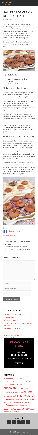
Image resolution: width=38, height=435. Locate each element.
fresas (21, 392)
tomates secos (7, 411)
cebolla (26, 384)
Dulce (14, 241)
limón (22, 400)
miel (14, 402)
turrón (13, 411)
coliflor (6, 392)
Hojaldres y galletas (23, 241)
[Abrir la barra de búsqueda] (29, 3)
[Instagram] (23, 422)
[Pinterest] (28, 422)
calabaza (7, 385)
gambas (6, 396)
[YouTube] (9, 422)
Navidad (27, 402)
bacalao (14, 381)
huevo (7, 399)
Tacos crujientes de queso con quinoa (17, 249)
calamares (14, 384)
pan (17, 406)
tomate (32, 409)
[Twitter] (19, 422)
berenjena (21, 382)
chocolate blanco (23, 388)
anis (21, 379)
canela (21, 384)
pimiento (7, 409)
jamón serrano (15, 400)
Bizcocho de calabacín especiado (16, 247)
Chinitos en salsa (9, 317)
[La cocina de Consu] (8, 3)
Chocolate (8, 241)
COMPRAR (19, 363)
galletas (28, 391)
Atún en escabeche (10, 320)
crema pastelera (13, 392)
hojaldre (28, 395)
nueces (13, 405)
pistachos (15, 409)
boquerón (28, 382)
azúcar (7, 381)
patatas (25, 406)
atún (28, 379)
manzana (29, 399)
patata (21, 406)
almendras (16, 379)
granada (12, 396)
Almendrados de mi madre (12, 329)
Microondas (8, 402)
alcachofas (8, 379)
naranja (18, 402)
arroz (25, 379)
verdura (17, 411)
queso (26, 408)
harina (18, 395)
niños (7, 405)
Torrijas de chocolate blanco (13, 314)
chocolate (8, 244)
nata (23, 402)
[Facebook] (14, 422)
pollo (21, 409)
